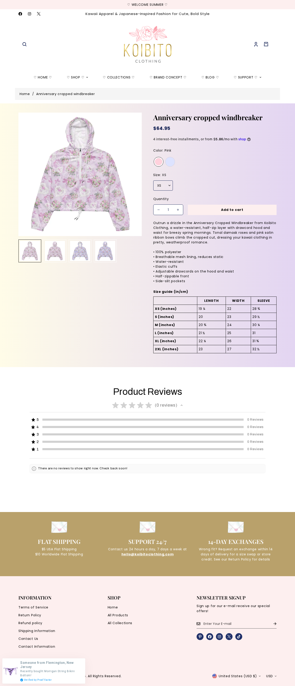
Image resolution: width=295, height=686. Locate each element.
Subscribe (148, 381)
